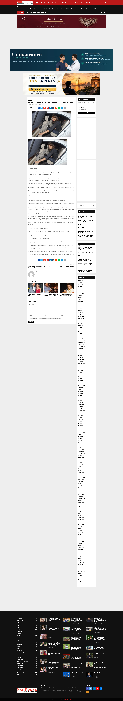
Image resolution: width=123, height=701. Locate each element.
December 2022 (81, 363)
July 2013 (80, 575)
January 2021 (81, 406)
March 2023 (80, 357)
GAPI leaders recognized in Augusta (65, 266)
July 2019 (80, 440)
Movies (57, 8)
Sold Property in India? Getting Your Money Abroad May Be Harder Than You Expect (85, 231)
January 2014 (81, 564)
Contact (70, 2)
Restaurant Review (86, 8)
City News (18, 8)
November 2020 (81, 410)
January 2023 (81, 361)
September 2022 (81, 368)
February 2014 (81, 562)
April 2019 (80, 445)
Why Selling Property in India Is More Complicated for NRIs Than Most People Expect (100, 629)
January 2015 (81, 541)
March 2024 (80, 335)
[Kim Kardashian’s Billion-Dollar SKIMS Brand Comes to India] (43, 620)
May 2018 (80, 466)
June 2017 (80, 487)
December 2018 (81, 453)
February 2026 (81, 291)
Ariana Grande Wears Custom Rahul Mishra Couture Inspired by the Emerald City (53, 669)
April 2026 (80, 288)
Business (27, 8)
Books (41, 8)
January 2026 (81, 293)
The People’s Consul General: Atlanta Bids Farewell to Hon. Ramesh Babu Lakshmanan (86, 226)
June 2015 (80, 532)
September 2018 (81, 459)
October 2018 (81, 457)
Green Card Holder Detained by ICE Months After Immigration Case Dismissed (85, 259)
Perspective (89, 2)
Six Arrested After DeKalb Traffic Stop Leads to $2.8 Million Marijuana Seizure (77, 674)
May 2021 (80, 399)
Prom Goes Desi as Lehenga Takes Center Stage (54, 635)
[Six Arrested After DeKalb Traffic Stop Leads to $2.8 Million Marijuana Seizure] (66, 674)
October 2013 (81, 569)
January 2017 (81, 496)
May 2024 (80, 331)
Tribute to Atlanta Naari (21, 665)
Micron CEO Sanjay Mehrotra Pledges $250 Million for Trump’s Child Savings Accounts (99, 674)
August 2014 (80, 551)
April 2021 (80, 400)
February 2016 (81, 517)
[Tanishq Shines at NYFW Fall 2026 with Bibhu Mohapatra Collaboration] (43, 661)
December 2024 (81, 318)
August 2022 (80, 370)
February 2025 (81, 314)
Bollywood (80, 8)
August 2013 (80, 573)
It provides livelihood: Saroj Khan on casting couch (66, 295)
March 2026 (80, 290)
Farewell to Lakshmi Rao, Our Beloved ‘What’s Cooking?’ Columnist (85, 265)
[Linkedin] (101, 12)
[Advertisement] (61, 38)
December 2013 (81, 566)
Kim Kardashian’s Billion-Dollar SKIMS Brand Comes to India (54, 619)
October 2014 (81, 547)
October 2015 (81, 524)
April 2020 (80, 423)
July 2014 (80, 553)
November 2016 (81, 500)
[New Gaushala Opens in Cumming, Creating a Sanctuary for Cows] (66, 639)
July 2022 (80, 372)
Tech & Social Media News (22, 661)
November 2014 (81, 545)
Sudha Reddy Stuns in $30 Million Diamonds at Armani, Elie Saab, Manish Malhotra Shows (53, 627)
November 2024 (81, 320)
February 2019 (81, 449)
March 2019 (80, 447)
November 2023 (81, 342)
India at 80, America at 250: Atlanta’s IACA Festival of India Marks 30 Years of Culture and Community (86, 237)
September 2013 (81, 571)
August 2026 (80, 280)
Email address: (81, 107)
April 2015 (80, 536)
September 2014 (81, 549)
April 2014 (80, 558)
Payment (64, 2)
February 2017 (81, 494)
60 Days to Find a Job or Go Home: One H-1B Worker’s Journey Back (85, 254)
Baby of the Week (20, 620)
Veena (30, 104)
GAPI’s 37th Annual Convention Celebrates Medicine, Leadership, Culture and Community (76, 656)
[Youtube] (97, 688)
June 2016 (80, 509)
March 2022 (80, 380)
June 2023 (80, 352)
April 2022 (80, 378)
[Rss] (87, 692)
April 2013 (80, 581)
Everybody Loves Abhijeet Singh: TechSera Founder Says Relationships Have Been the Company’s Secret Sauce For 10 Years (100, 665)
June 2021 (80, 397)
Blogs (18, 622)
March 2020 (80, 425)
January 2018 (81, 474)
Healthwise (19, 640)
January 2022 (81, 383)
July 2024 (80, 327)
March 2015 (80, 537)
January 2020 (81, 429)
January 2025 (81, 316)
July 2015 (80, 530)
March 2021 (80, 402)
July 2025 (80, 305)
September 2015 (81, 526)
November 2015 (81, 522)
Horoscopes (19, 642)
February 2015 (81, 539)
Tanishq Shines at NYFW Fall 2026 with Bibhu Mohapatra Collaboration (54, 661)
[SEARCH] (93, 205)
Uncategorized (20, 667)
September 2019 (81, 436)
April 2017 (80, 491)
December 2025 (81, 295)
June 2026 (80, 284)
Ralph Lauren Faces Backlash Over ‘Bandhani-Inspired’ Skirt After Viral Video (54, 652)
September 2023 (81, 346)
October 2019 (81, 434)
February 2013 (81, 584)
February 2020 (81, 427)
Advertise (57, 2)
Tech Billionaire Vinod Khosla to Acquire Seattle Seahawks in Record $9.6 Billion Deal (100, 655)
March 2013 (80, 583)
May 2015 (80, 534)
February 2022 (81, 382)
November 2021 (81, 387)
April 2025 (80, 310)
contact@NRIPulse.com (49, 694)
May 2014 (80, 556)
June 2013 (80, 577)
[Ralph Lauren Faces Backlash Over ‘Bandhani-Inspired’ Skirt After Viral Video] (43, 652)
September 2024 (81, 323)
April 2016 (80, 513)
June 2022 (80, 374)
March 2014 (80, 560)
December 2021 (81, 385)
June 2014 (80, 554)
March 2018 (80, 470)
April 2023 (80, 355)
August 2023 (80, 348)
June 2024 (80, 329)
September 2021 (81, 391)
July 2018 (80, 462)
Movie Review (19, 650)
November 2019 (81, 432)
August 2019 (80, 438)
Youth (18, 674)
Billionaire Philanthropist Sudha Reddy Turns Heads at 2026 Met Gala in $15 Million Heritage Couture (54, 644)
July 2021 (80, 395)
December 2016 (81, 498)
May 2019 (80, 444)
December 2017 (81, 475)
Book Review (19, 625)
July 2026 (80, 282)
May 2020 (80, 421)
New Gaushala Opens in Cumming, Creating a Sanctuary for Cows (76, 638)
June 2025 (80, 306)
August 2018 (80, 460)
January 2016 (81, 519)
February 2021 (81, 404)
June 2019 (80, 442)
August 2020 (80, 415)
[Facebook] (87, 688)
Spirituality (19, 657)
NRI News (23, 8)
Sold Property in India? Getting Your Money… (36, 12)
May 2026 (80, 286)
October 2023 (81, 344)
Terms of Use (50, 2)
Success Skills (20, 659)
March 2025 (80, 312)
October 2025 (81, 299)
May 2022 (80, 376)
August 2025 (80, 303)
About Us (42, 2)
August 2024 (80, 325)
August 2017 (80, 483)
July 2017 (80, 485)
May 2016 (80, 511)
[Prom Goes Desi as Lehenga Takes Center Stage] (43, 636)
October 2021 (81, 389)
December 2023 (81, 340)
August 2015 (80, 528)
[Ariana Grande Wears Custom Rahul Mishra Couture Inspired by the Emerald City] (43, 669)
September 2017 (81, 481)
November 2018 (81, 455)
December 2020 (81, 408)
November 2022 (81, 365)
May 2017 (80, 489)
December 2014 (81, 543)
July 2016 (80, 507)
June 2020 (80, 419)
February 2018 (81, 472)
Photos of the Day (21, 637)
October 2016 (81, 502)
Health (44, 8)
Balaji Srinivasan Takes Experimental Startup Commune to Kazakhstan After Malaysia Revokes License (99, 638)
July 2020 (80, 417)
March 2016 (80, 515)
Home (37, 2)
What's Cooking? (20, 672)
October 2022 (81, 367)
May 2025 (80, 308)
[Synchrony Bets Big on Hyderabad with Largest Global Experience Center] (89, 648)
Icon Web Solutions (68, 699)
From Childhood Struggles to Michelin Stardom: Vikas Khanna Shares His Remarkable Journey (77, 665)
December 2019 (81, 430)
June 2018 (80, 464)
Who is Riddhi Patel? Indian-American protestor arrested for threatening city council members (85, 248)
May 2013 (80, 579)
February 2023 (81, 359)
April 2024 (80, 333)
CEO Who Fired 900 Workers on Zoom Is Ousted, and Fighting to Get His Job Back (100, 620)
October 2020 (81, 412)
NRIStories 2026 (93, 8)
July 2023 (80, 350)
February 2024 (81, 336)
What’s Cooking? (69, 8)
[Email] (104, 12)
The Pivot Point (62, 8)
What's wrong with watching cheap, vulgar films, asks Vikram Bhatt (51, 295)
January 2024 (81, 338)
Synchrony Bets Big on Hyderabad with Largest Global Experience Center (100, 647)
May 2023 (80, 353)
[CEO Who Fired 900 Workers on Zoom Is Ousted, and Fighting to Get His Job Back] (89, 620)
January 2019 (81, 451)
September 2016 (81, 504)
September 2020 (81, 414)
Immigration (48, 8)
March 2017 (80, 492)
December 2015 (81, 521)
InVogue (53, 8)
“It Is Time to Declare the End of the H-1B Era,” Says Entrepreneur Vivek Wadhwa (86, 216)
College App (75, 8)
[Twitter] (100, 12)
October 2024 (81, 321)
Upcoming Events (20, 669)
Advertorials (19, 618)
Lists (18, 648)
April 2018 (80, 468)
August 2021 (80, 393)
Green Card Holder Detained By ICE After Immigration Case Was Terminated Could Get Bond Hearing (76, 647)
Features (31, 8)
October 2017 (81, 479)
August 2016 (80, 506)
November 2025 (81, 297)
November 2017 (81, 477)
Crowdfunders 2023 (79, 2)
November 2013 (81, 568)
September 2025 (81, 301)
